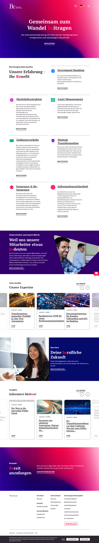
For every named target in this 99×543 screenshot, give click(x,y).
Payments (67, 508)
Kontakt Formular (42, 506)
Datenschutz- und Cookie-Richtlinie (25, 532)
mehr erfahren (49, 43)
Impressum (12, 532)
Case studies (54, 505)
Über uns (53, 499)
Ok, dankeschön (72, 539)
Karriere (39, 499)
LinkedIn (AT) (41, 517)
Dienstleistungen (56, 502)
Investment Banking (70, 499)
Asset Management (70, 505)
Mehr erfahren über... (58, 369)
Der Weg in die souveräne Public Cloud (19, 411)
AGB (36, 532)
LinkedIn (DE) (41, 514)
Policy (63, 539)
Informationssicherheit (71, 515)
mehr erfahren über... (16, 268)
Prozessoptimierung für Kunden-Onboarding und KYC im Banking (77, 317)
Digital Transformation (71, 512)
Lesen (13, 326)
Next (88, 288)
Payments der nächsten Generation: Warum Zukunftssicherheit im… (49, 425)
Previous (82, 288)
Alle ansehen (80, 283)
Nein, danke (85, 539)
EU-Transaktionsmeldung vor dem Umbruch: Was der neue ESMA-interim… (77, 426)
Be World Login (71, 524)
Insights (53, 508)
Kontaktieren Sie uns (46, 472)
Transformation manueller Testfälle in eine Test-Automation (21, 317)
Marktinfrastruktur (70, 502)
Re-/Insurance (69, 518)
